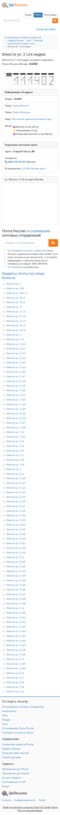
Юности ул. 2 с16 (16, 371)
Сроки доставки (45, 29)
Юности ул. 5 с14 (16, 492)
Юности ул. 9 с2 (15, 691)
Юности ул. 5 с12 (16, 487)
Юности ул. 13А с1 (17, 293)
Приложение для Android (15, 773)
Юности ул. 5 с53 (16, 668)
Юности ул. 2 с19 (16, 385)
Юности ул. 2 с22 (16, 399)
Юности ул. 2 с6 (15, 450)
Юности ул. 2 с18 (16, 381)
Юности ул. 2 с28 (16, 427)
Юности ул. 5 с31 (16, 566)
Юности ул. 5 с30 (16, 561)
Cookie (42, 800)
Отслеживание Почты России (18, 728)
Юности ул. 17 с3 (16, 316)
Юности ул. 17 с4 (16, 321)
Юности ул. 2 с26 (16, 418)
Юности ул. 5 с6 (15, 673)
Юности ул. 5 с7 (15, 677)
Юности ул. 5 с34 (16, 580)
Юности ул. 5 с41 (16, 617)
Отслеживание (15, 267)
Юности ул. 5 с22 (16, 520)
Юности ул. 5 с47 (16, 645)
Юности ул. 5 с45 (16, 636)
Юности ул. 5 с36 (16, 589)
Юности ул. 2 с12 (16, 353)
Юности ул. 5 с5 (15, 659)
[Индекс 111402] (30, 79)
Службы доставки (11, 757)
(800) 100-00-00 (16, 161)
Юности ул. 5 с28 (16, 547)
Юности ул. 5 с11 (16, 483)
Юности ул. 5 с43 (16, 626)
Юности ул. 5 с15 (16, 497)
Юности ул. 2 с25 (16, 413)
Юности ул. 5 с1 (15, 473)
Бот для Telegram (11, 777)
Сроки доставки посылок (15, 753)
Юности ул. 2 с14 (16, 362)
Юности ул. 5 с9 (15, 687)
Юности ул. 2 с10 (16, 344)
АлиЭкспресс (9, 711)
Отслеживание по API (14, 782)
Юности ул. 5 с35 (16, 585)
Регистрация (50, 15)
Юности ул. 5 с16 (16, 501)
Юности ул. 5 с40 (16, 612)
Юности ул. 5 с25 (16, 534)
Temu (5, 715)
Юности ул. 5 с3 (15, 557)
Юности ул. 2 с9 (15, 464)
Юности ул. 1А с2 (16, 330)
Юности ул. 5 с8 (15, 682)
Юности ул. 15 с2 (16, 302)
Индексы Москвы (11, 748)
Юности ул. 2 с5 (15, 446)
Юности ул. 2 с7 (15, 455)
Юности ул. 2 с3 (15, 432)
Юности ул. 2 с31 (16, 436)
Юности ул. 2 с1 (15, 339)
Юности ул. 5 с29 (16, 552)
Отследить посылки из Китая (17, 732)
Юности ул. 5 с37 (16, 594)
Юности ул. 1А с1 (16, 325)
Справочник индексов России (18, 744)
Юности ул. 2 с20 (16, 390)
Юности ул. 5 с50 (16, 663)
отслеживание (38, 231)
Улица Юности (21, 105)
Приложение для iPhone (15, 769)
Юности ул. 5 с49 (16, 654)
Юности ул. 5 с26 (16, 538)
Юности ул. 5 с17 (16, 506)
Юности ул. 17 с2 (16, 311)
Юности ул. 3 (14, 469)
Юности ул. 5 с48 (16, 650)
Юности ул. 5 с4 (15, 608)
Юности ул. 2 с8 (15, 460)
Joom (5, 724)
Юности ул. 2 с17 (16, 376)
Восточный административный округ (32, 119)
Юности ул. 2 (14, 334)
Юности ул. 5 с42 (16, 622)
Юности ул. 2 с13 (16, 358)
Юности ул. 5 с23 (16, 524)
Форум (28, 15)
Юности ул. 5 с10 (16, 478)
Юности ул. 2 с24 (16, 409)
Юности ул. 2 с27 (16, 422)
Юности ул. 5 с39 (16, 603)
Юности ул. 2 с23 (16, 404)
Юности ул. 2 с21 (16, 395)
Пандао (6, 719)
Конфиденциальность (25, 800)
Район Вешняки (21, 112)
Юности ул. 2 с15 (16, 367)
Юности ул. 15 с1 (16, 297)
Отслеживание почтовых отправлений (27, 250)
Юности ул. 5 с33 (16, 575)
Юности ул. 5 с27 (16, 543)
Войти (38, 15)
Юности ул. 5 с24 (16, 529)
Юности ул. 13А (15, 288)
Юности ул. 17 (14, 307)
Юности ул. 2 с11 (16, 348)
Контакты (6, 800)
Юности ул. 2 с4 (15, 441)
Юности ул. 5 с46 (16, 640)
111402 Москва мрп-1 (34, 168)
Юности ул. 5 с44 (16, 631)
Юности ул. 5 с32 (16, 571)
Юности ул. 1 (14, 283)
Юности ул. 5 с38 (16, 598)
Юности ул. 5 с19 (16, 511)
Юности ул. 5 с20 (16, 515)
